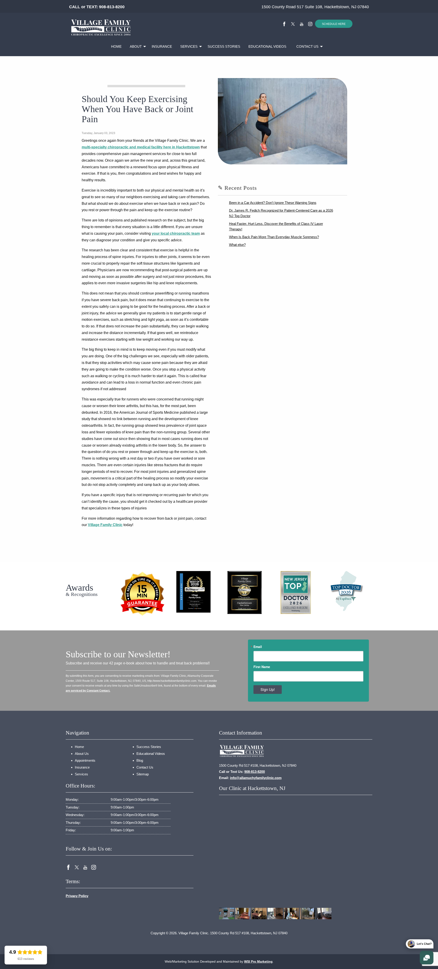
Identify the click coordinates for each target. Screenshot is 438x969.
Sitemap (142, 774)
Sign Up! (268, 689)
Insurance (162, 46)
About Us (82, 754)
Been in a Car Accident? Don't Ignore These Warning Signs (272, 203)
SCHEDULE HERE (334, 24)
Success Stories (224, 46)
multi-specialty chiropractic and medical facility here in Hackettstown (141, 147)
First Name (261, 666)
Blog (139, 760)
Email (257, 646)
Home (116, 46)
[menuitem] (116, 46)
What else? (237, 245)
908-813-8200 (112, 7)
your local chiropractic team (176, 233)
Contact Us (307, 46)
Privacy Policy (77, 896)
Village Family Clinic (105, 525)
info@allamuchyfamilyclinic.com (256, 778)
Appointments (85, 760)
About (136, 46)
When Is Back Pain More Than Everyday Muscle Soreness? (274, 237)
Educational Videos (267, 46)
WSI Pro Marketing (258, 961)
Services (189, 46)
